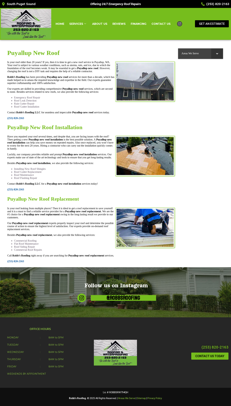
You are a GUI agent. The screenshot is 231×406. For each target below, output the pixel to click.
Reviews (119, 23)
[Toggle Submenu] (217, 53)
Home (60, 23)
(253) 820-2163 (215, 347)
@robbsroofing (123, 298)
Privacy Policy (154, 398)
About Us (99, 23)
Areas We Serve (126, 398)
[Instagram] (81, 298)
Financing (138, 23)
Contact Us (161, 23)
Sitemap (141, 398)
